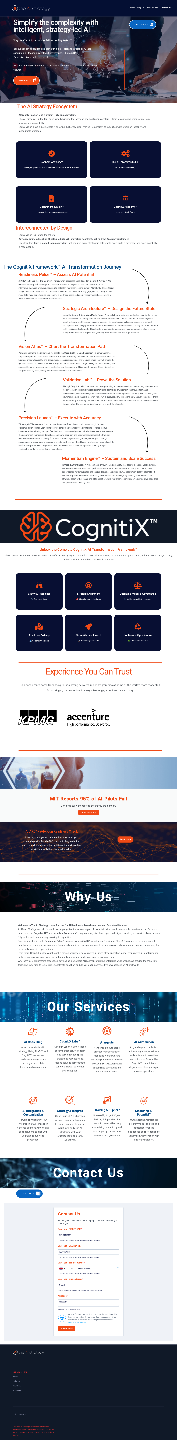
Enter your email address (70, 1279)
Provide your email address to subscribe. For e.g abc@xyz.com (80, 1291)
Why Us (140, 7)
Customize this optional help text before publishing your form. (79, 1241)
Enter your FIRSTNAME (69, 1229)
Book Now (125, 839)
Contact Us (165, 7)
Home (132, 7)
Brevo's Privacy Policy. (77, 1322)
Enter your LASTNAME (69, 1246)
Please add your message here (69, 1309)
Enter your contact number (71, 1263)
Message (62, 1296)
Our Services (152, 7)
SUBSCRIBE (66, 1328)
